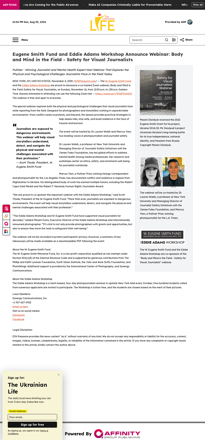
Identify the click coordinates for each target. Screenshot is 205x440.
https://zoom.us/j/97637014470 (113, 93)
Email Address (17, 411)
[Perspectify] (6, 216)
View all (197, 4)
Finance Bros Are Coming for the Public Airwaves (44, 4)
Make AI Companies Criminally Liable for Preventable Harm (130, 4)
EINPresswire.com (85, 81)
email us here (20, 306)
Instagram (18, 315)
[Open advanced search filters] (173, 39)
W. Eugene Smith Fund (118, 81)
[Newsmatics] (6, 231)
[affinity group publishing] (6, 224)
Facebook (18, 319)
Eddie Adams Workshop (36, 85)
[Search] (166, 39)
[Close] (58, 374)
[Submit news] (6, 208)
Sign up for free (32, 424)
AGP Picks (10, 4)
